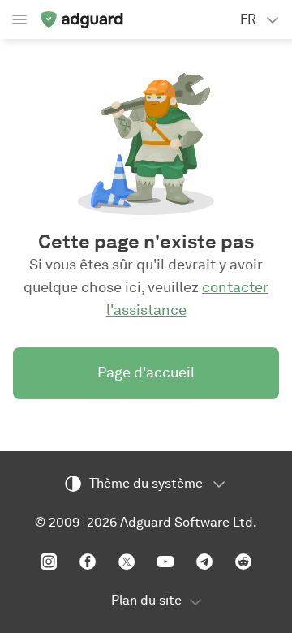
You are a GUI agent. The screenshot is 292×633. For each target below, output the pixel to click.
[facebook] (87, 561)
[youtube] (165, 561)
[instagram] (48, 561)
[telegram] (204, 561)
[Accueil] (81, 19)
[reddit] (243, 561)
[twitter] (126, 561)
